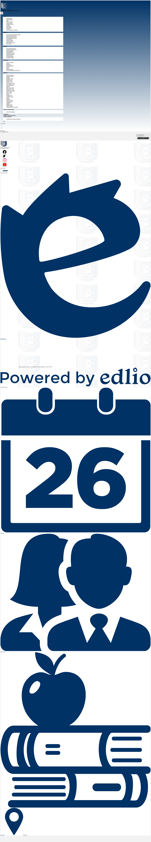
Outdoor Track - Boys (10, 90)
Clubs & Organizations (10, 111)
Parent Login (5, 125)
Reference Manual (9, 40)
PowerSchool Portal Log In (11, 36)
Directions (25, 835)
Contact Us (8, 28)
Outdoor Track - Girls (10, 91)
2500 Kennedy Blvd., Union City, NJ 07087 (27, 366)
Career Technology (10, 62)
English (7, 63)
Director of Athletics (10, 75)
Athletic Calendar (9, 76)
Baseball (8, 77)
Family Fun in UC (9, 55)
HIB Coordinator (9, 21)
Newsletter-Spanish (10, 57)
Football (7, 86)
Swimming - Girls (9, 96)
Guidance (8, 25)
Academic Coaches (10, 24)
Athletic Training (9, 105)
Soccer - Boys (9, 92)
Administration (9, 18)
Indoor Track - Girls (10, 88)
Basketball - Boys (9, 78)
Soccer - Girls (9, 93)
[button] (5, 16)
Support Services (9, 23)
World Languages (9, 69)
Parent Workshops (9, 51)
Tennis (7, 97)
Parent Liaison (9, 27)
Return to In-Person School (11, 35)
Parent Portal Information (11, 48)
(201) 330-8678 (41, 366)
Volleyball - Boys (9, 100)
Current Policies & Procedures (12, 29)
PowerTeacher (5, 127)
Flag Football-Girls (9, 85)
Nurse (7, 20)
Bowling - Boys (9, 80)
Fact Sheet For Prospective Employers (13, 34)
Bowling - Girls (9, 81)
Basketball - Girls (9, 79)
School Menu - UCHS (10, 42)
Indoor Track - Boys (10, 87)
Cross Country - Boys (10, 83)
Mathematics (8, 64)
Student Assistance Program (11, 38)
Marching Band (9, 104)
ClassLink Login (6, 128)
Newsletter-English (10, 56)
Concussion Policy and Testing (12, 107)
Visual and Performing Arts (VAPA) (13, 70)
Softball (7, 94)
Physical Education (10, 65)
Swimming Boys (9, 95)
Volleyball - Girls (9, 101)
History (7, 68)
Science (7, 66)
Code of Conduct (9, 41)
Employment (5, 170)
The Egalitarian (9, 39)
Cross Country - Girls (10, 84)
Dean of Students (9, 19)
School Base (8, 26)
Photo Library (9, 43)
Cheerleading (8, 102)
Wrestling (8, 99)
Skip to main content (4, 2)
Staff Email (5, 126)
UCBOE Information (10, 54)
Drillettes (8, 103)
